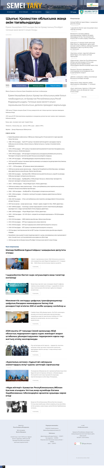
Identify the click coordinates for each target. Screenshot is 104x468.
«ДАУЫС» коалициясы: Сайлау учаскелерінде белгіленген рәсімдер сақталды (83, 77)
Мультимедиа (23, 12)
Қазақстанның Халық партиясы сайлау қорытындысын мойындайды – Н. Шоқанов (82, 83)
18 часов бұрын (75, 25)
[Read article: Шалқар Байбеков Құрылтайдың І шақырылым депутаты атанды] (17, 263)
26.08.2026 (8, 280)
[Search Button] (55, 12)
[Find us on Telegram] (66, 12)
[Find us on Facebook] (61, 12)
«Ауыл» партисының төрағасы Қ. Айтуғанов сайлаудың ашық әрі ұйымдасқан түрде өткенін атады (82, 90)
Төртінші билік (36, 12)
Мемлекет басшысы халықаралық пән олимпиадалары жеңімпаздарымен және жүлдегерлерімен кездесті (82, 71)
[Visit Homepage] (24, 5)
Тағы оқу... (84, 96)
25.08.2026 (8, 367)
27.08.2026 (8, 255)
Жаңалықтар (11, 12)
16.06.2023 (8, 34)
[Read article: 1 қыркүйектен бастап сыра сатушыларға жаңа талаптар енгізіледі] (17, 288)
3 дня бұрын (74, 58)
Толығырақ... (36, 266)
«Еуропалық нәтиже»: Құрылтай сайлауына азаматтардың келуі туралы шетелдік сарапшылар (82, 54)
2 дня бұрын (74, 31)
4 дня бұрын (74, 80)
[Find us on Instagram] (63, 12)
